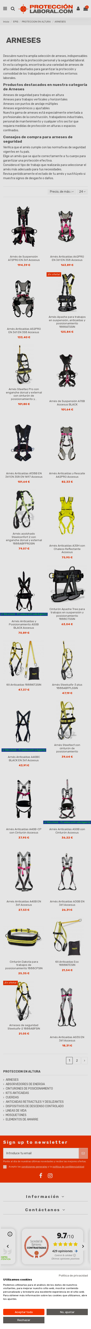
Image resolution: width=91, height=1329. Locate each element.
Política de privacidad (73, 1275)
